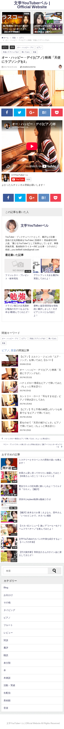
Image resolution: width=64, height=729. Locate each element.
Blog (6, 587)
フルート (8, 625)
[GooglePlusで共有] (32, 113)
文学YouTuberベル (35, 225)
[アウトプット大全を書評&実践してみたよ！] (46, 273)
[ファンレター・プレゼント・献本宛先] (18, 273)
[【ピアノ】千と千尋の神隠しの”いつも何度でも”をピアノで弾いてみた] (32, 413)
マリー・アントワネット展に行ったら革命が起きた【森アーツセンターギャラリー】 (32, 446)
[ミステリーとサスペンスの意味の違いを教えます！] (32, 464)
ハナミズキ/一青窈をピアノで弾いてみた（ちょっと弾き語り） (27, 438)
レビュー (8, 633)
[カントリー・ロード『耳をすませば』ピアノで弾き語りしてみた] (32, 400)
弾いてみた (26, 52)
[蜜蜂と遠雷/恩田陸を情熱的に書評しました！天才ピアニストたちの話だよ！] (46, 303)
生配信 (7, 693)
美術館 (7, 700)
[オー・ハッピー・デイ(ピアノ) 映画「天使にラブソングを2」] (32, 373)
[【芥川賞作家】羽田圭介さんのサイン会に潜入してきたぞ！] (32, 556)
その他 (7, 602)
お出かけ (8, 595)
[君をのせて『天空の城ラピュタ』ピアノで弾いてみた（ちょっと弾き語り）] (32, 426)
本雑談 (7, 678)
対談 (6, 640)
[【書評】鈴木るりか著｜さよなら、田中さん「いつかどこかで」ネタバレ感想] (32, 516)
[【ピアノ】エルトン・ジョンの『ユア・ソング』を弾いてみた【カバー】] (32, 360)
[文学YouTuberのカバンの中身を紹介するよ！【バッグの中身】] (32, 543)
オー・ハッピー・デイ (25, 47)
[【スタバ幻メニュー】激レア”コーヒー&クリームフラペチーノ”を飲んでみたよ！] (32, 530)
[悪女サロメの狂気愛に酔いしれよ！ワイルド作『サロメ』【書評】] (32, 490)
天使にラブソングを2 (11, 52)
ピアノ (5, 47)
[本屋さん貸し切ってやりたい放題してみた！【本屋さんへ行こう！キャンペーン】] (32, 477)
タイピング (9, 610)
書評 (6, 648)
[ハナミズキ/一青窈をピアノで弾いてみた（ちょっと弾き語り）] (32, 387)
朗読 (6, 655)
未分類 (7, 663)
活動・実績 (9, 685)
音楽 (12, 47)
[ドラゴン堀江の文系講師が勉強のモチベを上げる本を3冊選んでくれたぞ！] (18, 303)
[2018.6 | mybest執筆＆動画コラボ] (32, 503)
